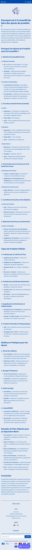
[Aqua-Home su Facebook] (14, 525)
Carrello (29, 2)
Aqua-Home (15, 541)
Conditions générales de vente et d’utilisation (16, 516)
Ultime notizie (16, 504)
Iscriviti (28, 536)
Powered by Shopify (23, 541)
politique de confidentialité (16, 514)
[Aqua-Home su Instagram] (17, 525)
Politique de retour (16, 518)
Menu (4, 2)
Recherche (16, 512)
